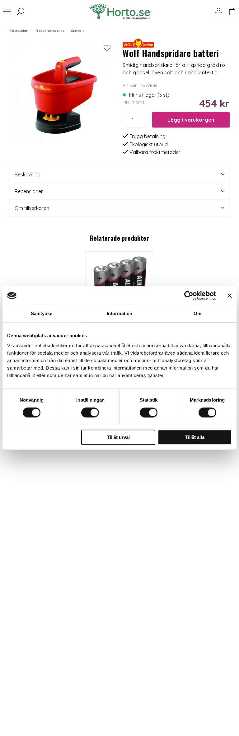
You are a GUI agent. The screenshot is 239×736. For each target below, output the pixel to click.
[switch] (90, 412)
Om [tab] (197, 313)
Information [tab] (119, 313)
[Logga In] (218, 11)
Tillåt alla (194, 437)
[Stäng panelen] (229, 295)
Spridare (78, 31)
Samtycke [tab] (41, 313)
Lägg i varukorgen (190, 120)
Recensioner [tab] (29, 191)
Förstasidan (19, 31)
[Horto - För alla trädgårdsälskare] (119, 11)
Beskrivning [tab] (27, 174)
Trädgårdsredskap (50, 31)
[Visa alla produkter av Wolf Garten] (138, 42)
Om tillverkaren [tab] (32, 208)
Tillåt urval (118, 437)
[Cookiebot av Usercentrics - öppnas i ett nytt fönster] (189, 295)
